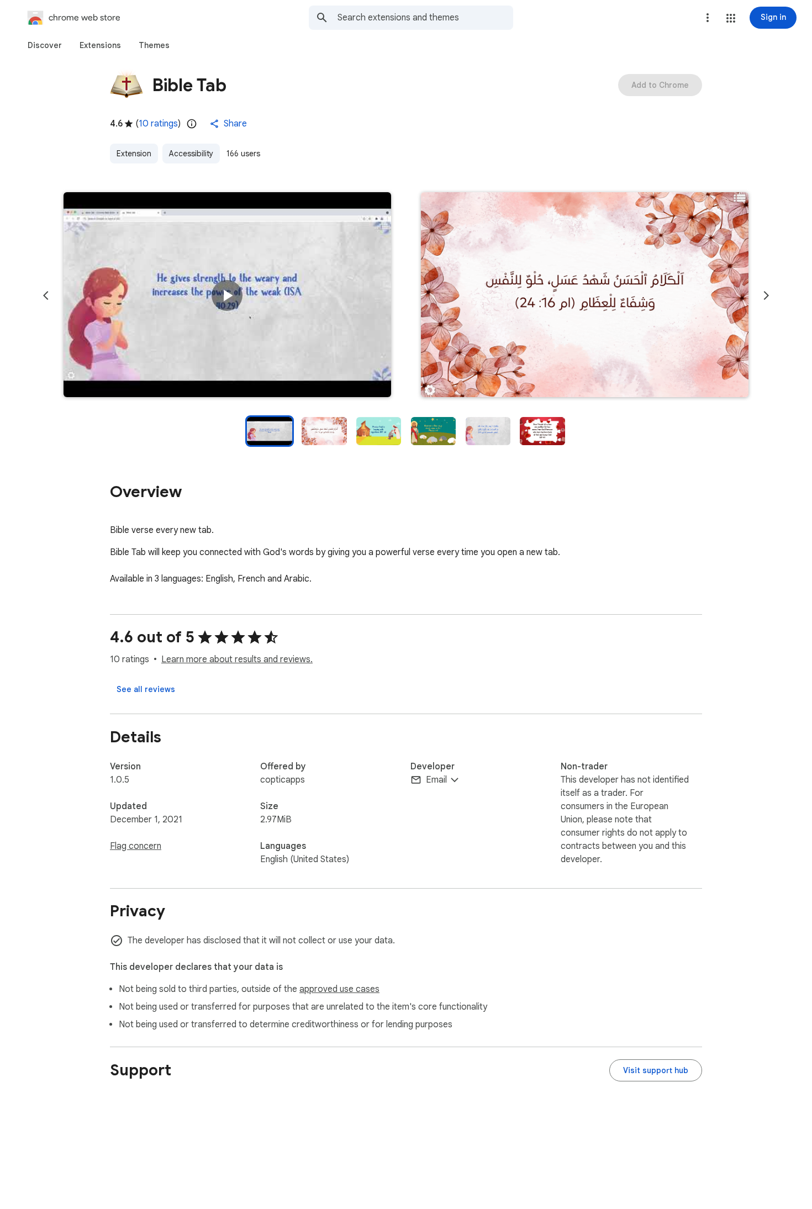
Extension (134, 154)
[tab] (45, 45)
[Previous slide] (46, 295)
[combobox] (425, 17)
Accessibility (191, 154)
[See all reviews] (146, 689)
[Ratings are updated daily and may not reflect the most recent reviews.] (192, 124)
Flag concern (135, 846)
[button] (731, 18)
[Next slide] (766, 295)
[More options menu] (708, 18)
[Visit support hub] (655, 1070)
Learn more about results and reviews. (237, 659)
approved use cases (339, 989)
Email (436, 779)
